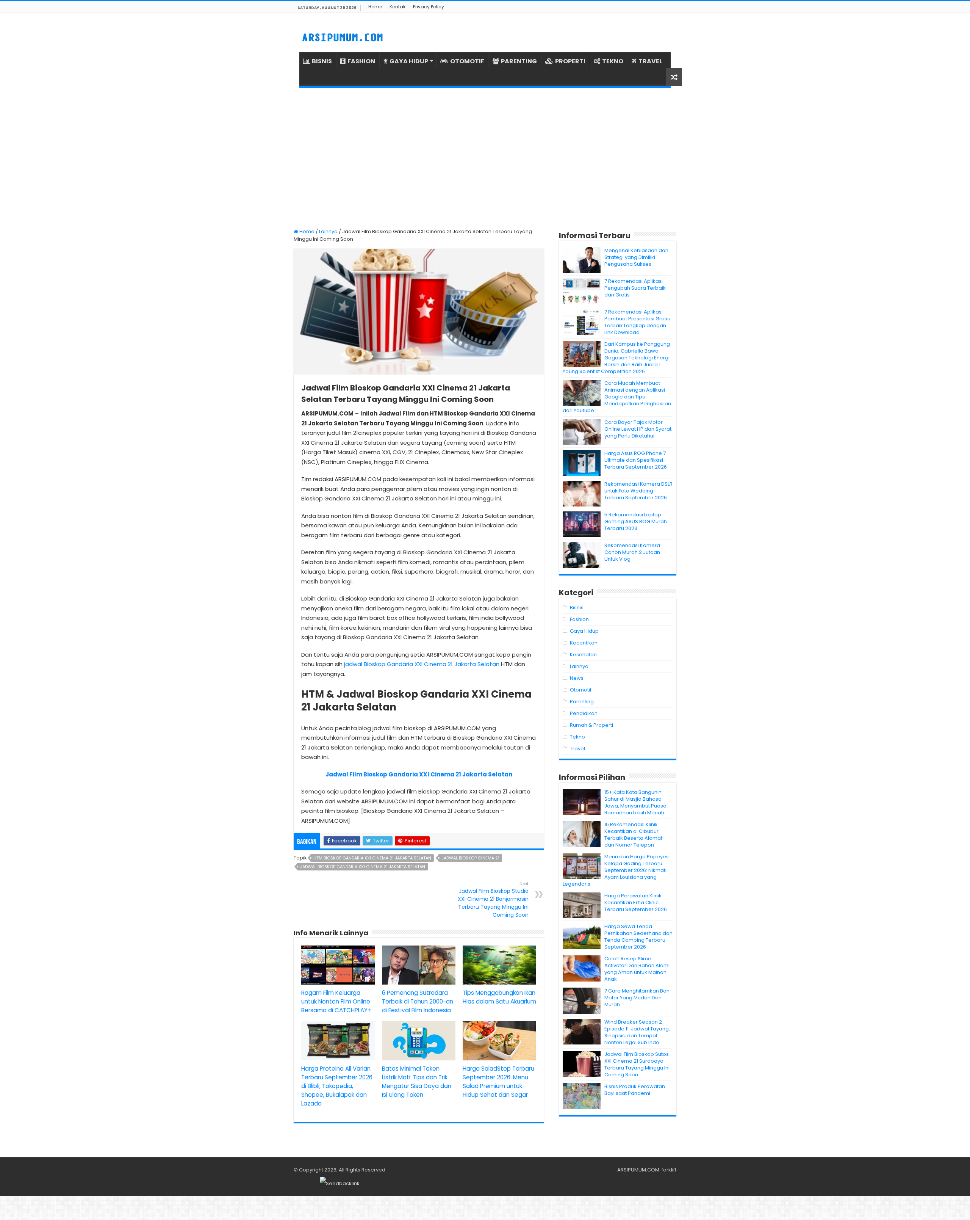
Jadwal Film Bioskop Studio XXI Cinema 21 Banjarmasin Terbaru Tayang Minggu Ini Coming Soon (493, 900)
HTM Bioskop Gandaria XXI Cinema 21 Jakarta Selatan (372, 858)
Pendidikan (584, 713)
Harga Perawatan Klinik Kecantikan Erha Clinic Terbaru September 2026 (635, 902)
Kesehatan (583, 654)
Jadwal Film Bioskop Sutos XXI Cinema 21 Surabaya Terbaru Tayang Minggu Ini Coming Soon (637, 1064)
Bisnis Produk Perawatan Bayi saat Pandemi (634, 1090)
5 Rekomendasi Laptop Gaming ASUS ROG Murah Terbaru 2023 (635, 521)
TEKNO (612, 61)
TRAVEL (650, 61)
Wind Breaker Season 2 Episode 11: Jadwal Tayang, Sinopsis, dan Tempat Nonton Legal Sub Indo (637, 1032)
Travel (577, 748)
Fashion (579, 619)
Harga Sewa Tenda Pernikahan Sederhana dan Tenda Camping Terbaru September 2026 (638, 936)
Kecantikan (584, 642)
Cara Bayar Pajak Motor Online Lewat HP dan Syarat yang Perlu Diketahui (637, 429)
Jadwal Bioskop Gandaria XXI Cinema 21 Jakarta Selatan (362, 867)
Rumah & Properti (591, 725)
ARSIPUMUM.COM (638, 1169)
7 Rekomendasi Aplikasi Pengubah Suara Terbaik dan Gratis (635, 288)
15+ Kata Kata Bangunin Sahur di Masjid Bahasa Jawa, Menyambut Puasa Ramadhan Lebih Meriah (635, 802)
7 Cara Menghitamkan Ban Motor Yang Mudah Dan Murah (637, 997)
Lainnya (328, 231)
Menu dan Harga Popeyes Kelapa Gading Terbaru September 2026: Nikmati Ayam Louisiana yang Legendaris (616, 870)
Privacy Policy (428, 6)
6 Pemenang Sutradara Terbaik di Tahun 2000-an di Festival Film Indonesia (417, 1001)
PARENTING (519, 61)
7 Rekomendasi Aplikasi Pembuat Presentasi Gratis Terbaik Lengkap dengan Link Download (637, 322)
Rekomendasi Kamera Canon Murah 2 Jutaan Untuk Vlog (632, 552)
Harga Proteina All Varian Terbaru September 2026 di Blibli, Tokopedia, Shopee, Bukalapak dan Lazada (336, 1086)
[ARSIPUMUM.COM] (341, 36)
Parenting (582, 701)
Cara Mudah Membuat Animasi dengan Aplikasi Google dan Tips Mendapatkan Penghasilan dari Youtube (617, 396)
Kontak (397, 6)
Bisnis (577, 607)
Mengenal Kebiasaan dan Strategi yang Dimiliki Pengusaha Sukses (636, 257)
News (577, 678)
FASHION (361, 61)
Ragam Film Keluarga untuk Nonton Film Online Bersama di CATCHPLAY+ (336, 1001)
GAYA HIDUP (409, 61)
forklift (669, 1169)
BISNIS (322, 61)
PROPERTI (570, 61)
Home (375, 6)
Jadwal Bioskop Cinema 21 (470, 858)
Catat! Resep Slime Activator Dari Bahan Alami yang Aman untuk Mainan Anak (637, 969)
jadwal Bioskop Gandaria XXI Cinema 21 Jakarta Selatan (421, 664)
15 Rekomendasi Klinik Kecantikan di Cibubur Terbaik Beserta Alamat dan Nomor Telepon (633, 834)
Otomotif (580, 689)
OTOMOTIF (467, 61)
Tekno (577, 736)
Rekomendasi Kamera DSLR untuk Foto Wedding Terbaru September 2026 (638, 490)
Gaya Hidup (584, 631)
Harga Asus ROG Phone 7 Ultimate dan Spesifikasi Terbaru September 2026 (635, 460)
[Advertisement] (485, 158)
